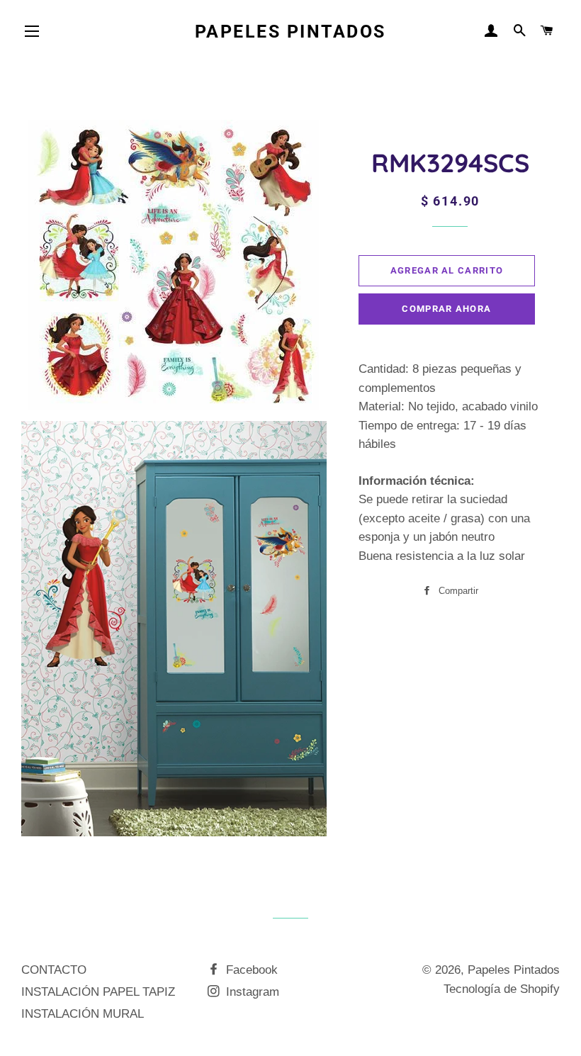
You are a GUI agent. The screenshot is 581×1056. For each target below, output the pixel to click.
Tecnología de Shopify (502, 989)
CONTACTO (53, 970)
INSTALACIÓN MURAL (82, 1014)
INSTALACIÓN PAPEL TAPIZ (98, 992)
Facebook (250, 970)
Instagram (250, 992)
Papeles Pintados (290, 31)
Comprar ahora (446, 308)
